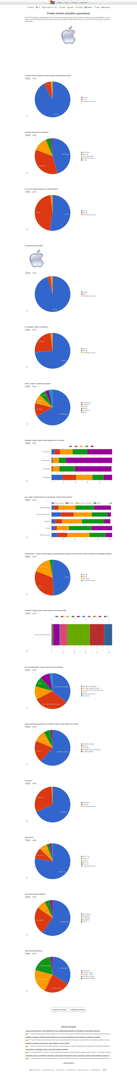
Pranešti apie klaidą (71, 1069)
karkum (71, 7)
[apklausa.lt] (52, 2)
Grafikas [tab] (27, 78)
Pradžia (59, 2)
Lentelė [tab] (34, 78)
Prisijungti (74, 2)
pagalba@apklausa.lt (95, 1069)
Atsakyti (31, 7)
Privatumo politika (60, 1069)
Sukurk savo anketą (59, 1009)
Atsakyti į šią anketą (77, 1009)
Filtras (98, 7)
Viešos (66, 2)
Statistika (89, 7)
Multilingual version (36, 1069)
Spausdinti (107, 7)
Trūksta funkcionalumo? (83, 1069)
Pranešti (80, 7)
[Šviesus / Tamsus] (105, 1069)
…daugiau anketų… (68, 1063)
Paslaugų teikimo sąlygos (48, 1069)
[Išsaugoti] (27, 116)
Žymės (63, 7)
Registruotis (83, 2)
